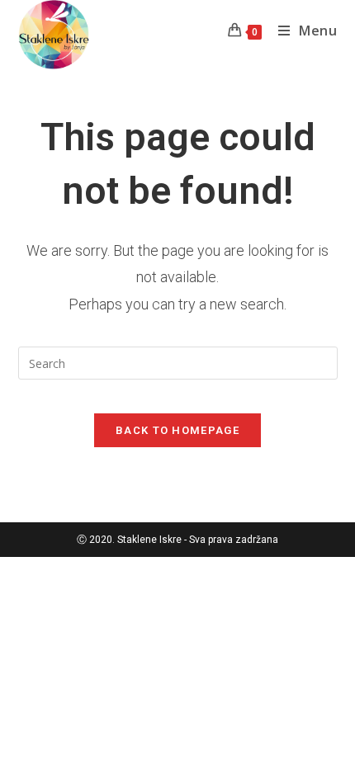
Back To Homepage (177, 430)
